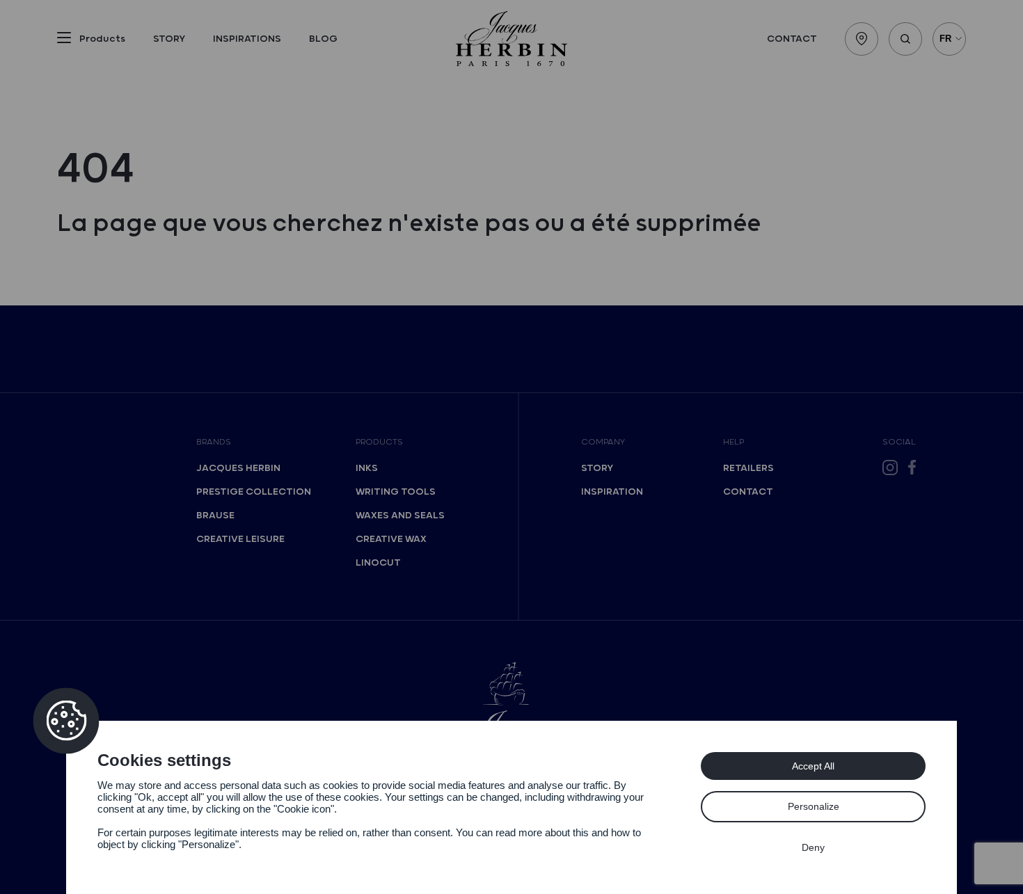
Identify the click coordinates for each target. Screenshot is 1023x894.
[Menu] (64, 40)
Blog (323, 39)
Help (733, 442)
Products (379, 442)
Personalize (813, 806)
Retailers (748, 468)
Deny (813, 847)
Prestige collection (253, 491)
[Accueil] (511, 38)
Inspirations (247, 39)
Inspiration (612, 491)
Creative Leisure (240, 539)
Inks (367, 468)
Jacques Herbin (238, 468)
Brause (215, 515)
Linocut (378, 562)
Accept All (813, 766)
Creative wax (391, 539)
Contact (792, 39)
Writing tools (396, 491)
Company (603, 442)
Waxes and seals (400, 515)
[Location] (861, 39)
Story (169, 39)
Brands (213, 442)
